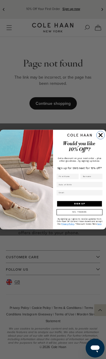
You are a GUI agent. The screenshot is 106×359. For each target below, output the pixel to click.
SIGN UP (79, 203)
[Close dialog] (101, 135)
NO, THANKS (79, 212)
